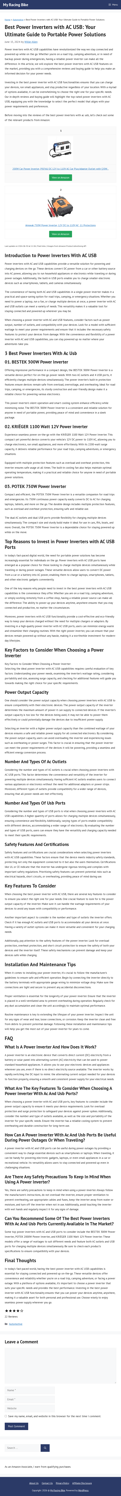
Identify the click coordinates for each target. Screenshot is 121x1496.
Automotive (18, 19)
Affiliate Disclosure (82, 1483)
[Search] (45, 1448)
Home (7, 19)
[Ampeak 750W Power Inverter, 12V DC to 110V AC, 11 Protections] (60, 217)
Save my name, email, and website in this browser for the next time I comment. (54, 1416)
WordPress (83, 1490)
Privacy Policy (62, 1483)
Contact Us (47, 1483)
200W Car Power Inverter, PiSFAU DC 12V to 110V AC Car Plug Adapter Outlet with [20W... (60, 168)
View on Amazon (60, 177)
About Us (34, 1483)
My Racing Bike (15, 4)
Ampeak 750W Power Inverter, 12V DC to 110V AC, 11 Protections (60, 225)
